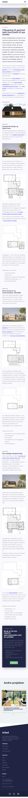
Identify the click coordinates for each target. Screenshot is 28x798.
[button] (25, 2)
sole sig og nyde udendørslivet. (17, 335)
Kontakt (4, 770)
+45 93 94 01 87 (8, 779)
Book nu (14, 662)
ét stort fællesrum (16, 78)
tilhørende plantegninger (8, 95)
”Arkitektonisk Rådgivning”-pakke (10, 86)
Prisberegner (5, 748)
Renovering (4, 765)
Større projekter (6, 767)
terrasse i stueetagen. (7, 331)
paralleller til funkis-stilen (18, 134)
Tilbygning (4, 762)
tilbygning (4, 69)
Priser (3, 757)
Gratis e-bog (5, 746)
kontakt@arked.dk (8, 780)
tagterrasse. (5, 327)
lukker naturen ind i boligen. (10, 220)
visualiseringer (20, 93)
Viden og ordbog (6, 751)
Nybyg (3, 760)
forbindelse (16, 73)
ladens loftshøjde (13, 592)
